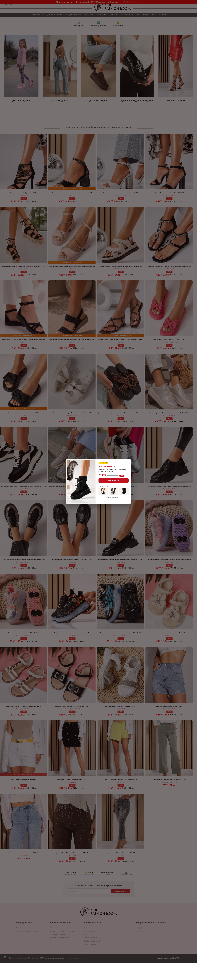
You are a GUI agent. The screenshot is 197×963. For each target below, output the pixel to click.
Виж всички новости (113, 497)
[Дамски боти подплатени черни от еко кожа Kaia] (103, 491)
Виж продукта (113, 480)
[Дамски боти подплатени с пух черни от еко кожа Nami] (113, 491)
